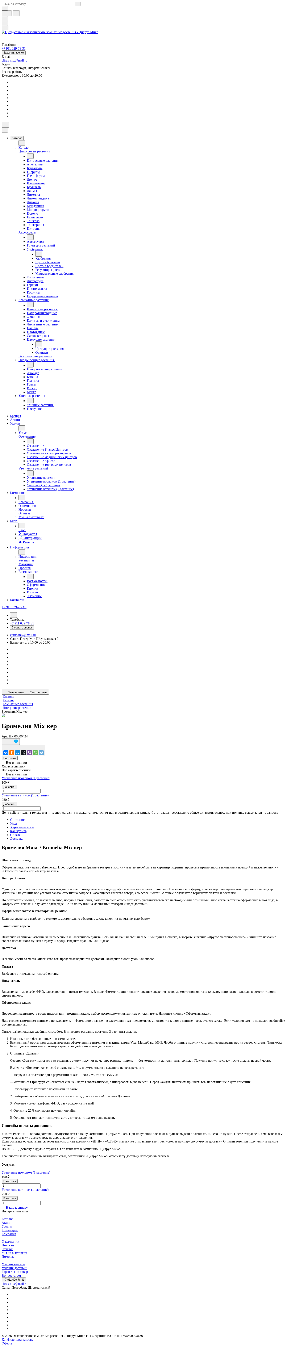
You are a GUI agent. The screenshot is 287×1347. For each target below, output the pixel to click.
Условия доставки (14, 1268)
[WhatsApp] (35, 752)
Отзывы (7, 1249)
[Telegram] (41, 752)
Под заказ (9, 758)
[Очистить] (77, 4)
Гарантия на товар (15, 1272)
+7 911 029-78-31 (13, 1279)
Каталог (7, 1219)
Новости (8, 1245)
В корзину (9, 1181)
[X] (23, 752)
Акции (7, 1222)
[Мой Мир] (17, 752)
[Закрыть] (5, 130)
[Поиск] (5, 125)
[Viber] (29, 752)
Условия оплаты (13, 1264)
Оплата (15, 835)
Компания (9, 1234)
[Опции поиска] (5, 8)
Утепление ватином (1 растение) (25, 795)
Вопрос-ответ (11, 1275)
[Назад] (21, 143)
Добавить (9, 786)
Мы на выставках (14, 1253)
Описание (17, 819)
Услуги (7, 1226)
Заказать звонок (13, 52)
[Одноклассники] (11, 752)
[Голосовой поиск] (7, 13)
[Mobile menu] (5, 28)
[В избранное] (11, 741)
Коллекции (10, 1230)
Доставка (16, 838)
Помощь (8, 1256)
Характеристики (22, 827)
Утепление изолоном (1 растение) (26, 778)
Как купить (18, 831)
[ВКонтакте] (5, 752)
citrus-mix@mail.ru (14, 60)
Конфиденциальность (17, 1339)
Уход (13, 823)
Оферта (7, 1343)
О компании (10, 1241)
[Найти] (16, 13)
